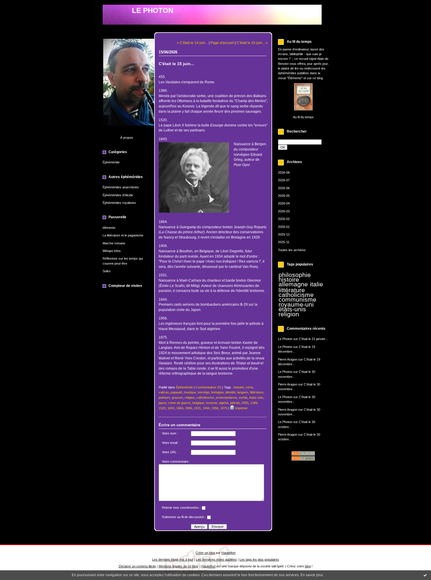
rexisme (211, 403)
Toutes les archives (292, 250)
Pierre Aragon (287, 359)
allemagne (293, 284)
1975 (223, 408)
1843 (170, 408)
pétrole (235, 403)
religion (289, 314)
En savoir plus (312, 575)
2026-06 (284, 188)
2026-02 (284, 219)
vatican (164, 392)
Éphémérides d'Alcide (118, 195)
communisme (297, 299)
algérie (223, 403)
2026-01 (284, 227)
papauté (176, 392)
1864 (179, 408)
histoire (289, 279)
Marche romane (114, 243)
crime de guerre (179, 403)
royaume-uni (296, 304)
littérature (292, 290)
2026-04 (284, 203)
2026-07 (284, 180)
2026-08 (284, 172)
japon (162, 403)
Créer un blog (205, 552)
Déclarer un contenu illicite (137, 566)
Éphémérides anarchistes (121, 187)
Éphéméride (111, 162)
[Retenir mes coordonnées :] (203, 508)
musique (190, 392)
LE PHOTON (152, 10)
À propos (126, 137)
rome (249, 387)
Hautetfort (228, 552)
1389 (253, 403)
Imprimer (241, 408)
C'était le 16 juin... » (252, 43)
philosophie (295, 274)
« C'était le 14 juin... (192, 43)
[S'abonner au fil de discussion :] (209, 518)
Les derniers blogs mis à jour (172, 559)
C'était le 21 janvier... (313, 339)
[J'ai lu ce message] (425, 575)
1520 (162, 408)
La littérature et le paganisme (123, 235)
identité (230, 392)
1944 (206, 408)
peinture (164, 397)
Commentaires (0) (208, 387)
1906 (188, 408)
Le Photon (285, 339)
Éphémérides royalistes (119, 202)
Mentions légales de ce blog (178, 566)
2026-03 (284, 211)
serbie (243, 397)
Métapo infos (112, 251)
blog (308, 566)
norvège (203, 392)
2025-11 (283, 242)
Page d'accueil (222, 43)
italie (316, 284)
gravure (177, 397)
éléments (109, 227)
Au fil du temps (303, 117)
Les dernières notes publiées (216, 559)
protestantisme (226, 397)
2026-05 (284, 195)
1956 (214, 408)
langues (242, 392)
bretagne (217, 392)
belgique (198, 403)
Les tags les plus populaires (259, 559)
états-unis (292, 309)
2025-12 (284, 234)
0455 (245, 403)
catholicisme (296, 294)
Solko (107, 271)
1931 (197, 408)
